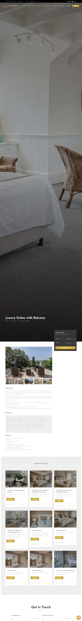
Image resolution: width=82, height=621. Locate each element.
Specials (39, 5)
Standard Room (61, 530)
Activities (54, 5)
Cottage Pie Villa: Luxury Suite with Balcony (64, 491)
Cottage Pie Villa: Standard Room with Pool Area (40, 491)
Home (23, 5)
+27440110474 (32, 1)
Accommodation (31, 5)
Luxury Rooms (11, 570)
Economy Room (37, 530)
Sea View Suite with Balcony (65, 570)
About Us (61, 5)
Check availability (65, 347)
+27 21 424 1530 (20, 1)
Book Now (10, 499)
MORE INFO (23, 504)
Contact (68, 5)
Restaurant (47, 5)
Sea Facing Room (37, 570)
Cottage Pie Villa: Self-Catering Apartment (14, 531)
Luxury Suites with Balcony (24, 320)
